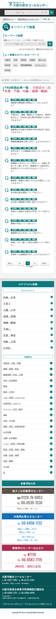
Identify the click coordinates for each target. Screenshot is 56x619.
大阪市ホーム (8, 19)
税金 (5, 386)
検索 (51, 12)
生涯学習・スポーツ (12, 403)
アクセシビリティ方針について (38, 604)
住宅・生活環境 (10, 380)
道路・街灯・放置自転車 (14, 426)
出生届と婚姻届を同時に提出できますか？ (29, 201)
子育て (7, 303)
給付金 (7, 70)
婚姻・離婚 (9, 322)
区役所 (7, 65)
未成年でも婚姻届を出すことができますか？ (30, 254)
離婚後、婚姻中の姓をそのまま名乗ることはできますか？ (30, 181)
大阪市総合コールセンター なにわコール (28, 4)
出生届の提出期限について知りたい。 (27, 192)
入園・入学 (9, 310)
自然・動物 (8, 461)
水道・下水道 (9, 420)
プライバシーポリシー (13, 604)
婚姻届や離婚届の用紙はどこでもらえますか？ (29, 104)
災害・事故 (9, 335)
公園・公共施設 (10, 438)
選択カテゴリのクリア (44, 49)
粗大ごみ (42, 59)
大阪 (15, 59)
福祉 (5, 414)
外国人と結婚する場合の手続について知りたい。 (30, 212)
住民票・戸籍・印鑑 (12, 363)
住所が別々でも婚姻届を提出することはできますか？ (30, 152)
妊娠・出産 (9, 297)
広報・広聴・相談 (11, 455)
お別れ (7, 347)
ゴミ (15, 65)
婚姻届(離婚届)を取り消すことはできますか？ (31, 141)
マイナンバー (40, 65)
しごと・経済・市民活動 (14, 443)
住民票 (23, 59)
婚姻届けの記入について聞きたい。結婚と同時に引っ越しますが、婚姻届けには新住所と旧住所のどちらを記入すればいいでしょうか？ (30, 167)
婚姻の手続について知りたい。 (24, 223)
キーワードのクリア (27, 49)
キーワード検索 (14, 35)
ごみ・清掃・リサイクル (14, 397)
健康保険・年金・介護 (13, 374)
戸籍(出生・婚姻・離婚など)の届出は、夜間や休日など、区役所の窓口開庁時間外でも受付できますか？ (31, 117)
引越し (7, 328)
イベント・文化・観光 (13, 409)
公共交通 (7, 432)
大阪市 (7, 59)
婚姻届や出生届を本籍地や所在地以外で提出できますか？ (30, 130)
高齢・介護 (9, 341)
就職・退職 (9, 316)
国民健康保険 (26, 65)
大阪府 (32, 59)
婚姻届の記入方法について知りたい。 (27, 232)
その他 (6, 466)
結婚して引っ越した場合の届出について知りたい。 (30, 243)
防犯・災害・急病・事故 (14, 449)
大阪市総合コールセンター (28, 19)
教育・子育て (9, 391)
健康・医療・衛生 (11, 368)
